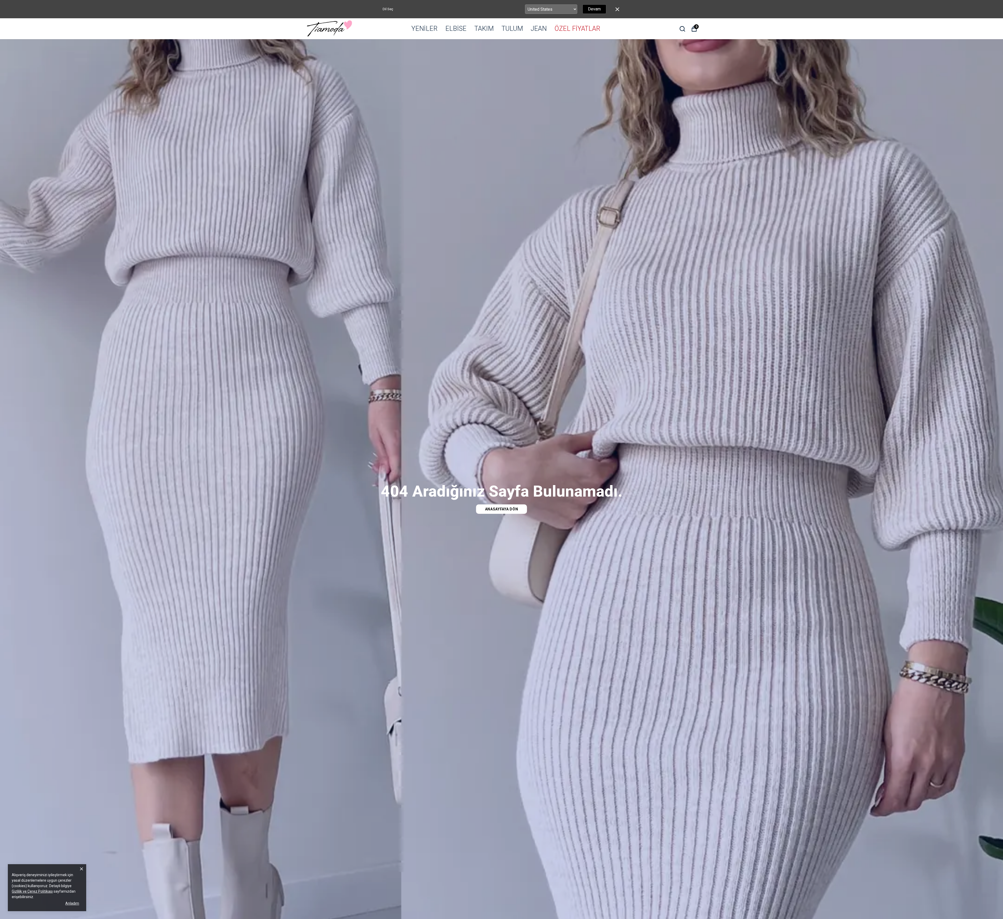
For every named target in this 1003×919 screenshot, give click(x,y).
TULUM (512, 28)
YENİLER (424, 28)
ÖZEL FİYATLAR (577, 28)
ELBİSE (455, 28)
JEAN (539, 28)
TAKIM (484, 28)
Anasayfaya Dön (501, 509)
